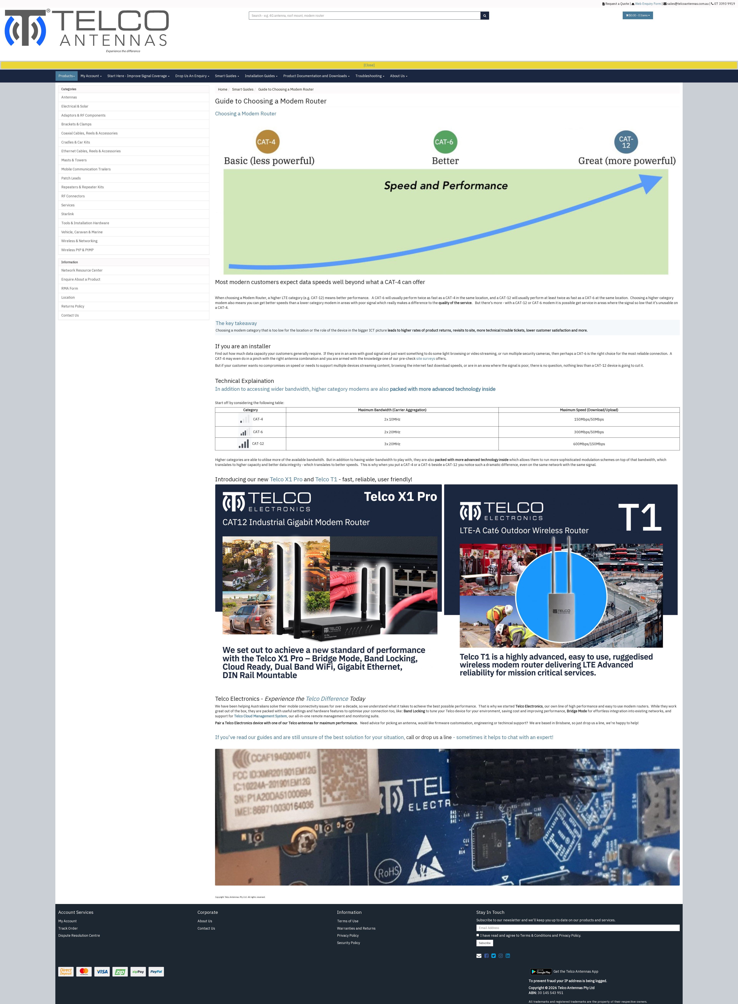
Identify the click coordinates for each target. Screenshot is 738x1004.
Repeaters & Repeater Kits (82, 187)
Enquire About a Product (80, 279)
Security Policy (348, 943)
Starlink (67, 214)
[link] (486, 955)
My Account (90, 76)
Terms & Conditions (535, 935)
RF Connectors (73, 196)
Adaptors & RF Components (83, 115)
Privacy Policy (348, 935)
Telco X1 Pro (286, 479)
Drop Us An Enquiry (191, 76)
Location (68, 297)
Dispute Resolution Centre (79, 935)
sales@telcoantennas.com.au (688, 4)
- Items (638, 15)
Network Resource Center (82, 270)
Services (68, 205)
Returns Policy (72, 306)
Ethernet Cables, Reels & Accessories (91, 151)
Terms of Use (347, 921)
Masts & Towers (74, 160)
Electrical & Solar (74, 106)
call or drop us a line (429, 737)
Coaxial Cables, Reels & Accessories (89, 133)
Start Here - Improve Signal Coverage (137, 76)
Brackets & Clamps (76, 124)
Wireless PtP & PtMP (77, 250)
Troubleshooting (368, 76)
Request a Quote (617, 4)
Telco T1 (326, 479)
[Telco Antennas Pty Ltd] (87, 28)
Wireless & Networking (79, 241)
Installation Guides (260, 76)
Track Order (68, 928)
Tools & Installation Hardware (85, 223)
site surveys (425, 358)
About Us (398, 76)
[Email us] (478, 955)
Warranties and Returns (356, 928)
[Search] (484, 16)
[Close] (369, 65)
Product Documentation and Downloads (315, 76)
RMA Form (69, 288)
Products (65, 76)
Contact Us (70, 315)
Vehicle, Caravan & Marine (82, 232)
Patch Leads (71, 178)
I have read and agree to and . (530, 935)
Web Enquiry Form (648, 4)
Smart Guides (226, 76)
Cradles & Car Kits (75, 142)
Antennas (69, 97)
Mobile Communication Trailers (86, 169)
